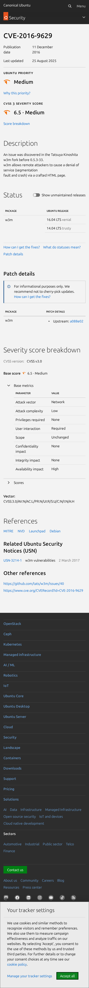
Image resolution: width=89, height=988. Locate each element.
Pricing (8, 789)
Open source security (19, 816)
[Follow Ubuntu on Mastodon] (6, 898)
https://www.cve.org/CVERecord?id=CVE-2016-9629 (43, 590)
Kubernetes (12, 644)
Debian (55, 531)
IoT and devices (51, 816)
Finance (9, 851)
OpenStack (12, 624)
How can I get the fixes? (21, 247)
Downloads (12, 768)
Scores (19, 483)
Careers (48, 880)
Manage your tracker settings (29, 976)
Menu (81, 6)
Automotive (12, 844)
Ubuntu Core (13, 696)
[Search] (69, 6)
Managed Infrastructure (63, 809)
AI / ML (9, 665)
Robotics (10, 675)
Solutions (11, 799)
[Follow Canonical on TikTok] (63, 898)
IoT (6, 686)
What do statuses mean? (62, 247)
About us (10, 880)
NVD (21, 531)
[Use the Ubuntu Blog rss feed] (74, 898)
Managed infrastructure (22, 655)
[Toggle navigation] (84, 17)
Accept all (67, 976)
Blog (60, 880)
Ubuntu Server (14, 717)
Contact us (15, 870)
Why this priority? (16, 93)
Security (9, 737)
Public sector (52, 844)
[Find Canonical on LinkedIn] (29, 898)
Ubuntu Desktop (16, 706)
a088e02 (76, 321)
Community (29, 880)
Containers (12, 758)
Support (9, 778)
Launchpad (37, 531)
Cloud (8, 727)
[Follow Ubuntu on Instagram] (40, 898)
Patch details (13, 254)
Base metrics (23, 385)
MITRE (8, 531)
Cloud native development (23, 823)
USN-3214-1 (12, 560)
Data (13, 809)
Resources (11, 887)
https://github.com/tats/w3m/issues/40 (33, 583)
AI (4, 809)
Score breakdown (16, 123)
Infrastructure (31, 809)
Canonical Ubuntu (16, 5)
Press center (32, 887)
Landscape (11, 748)
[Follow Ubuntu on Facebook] (18, 898)
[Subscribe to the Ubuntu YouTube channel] (51, 898)
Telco (70, 844)
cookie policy (17, 964)
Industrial (32, 844)
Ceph (7, 634)
